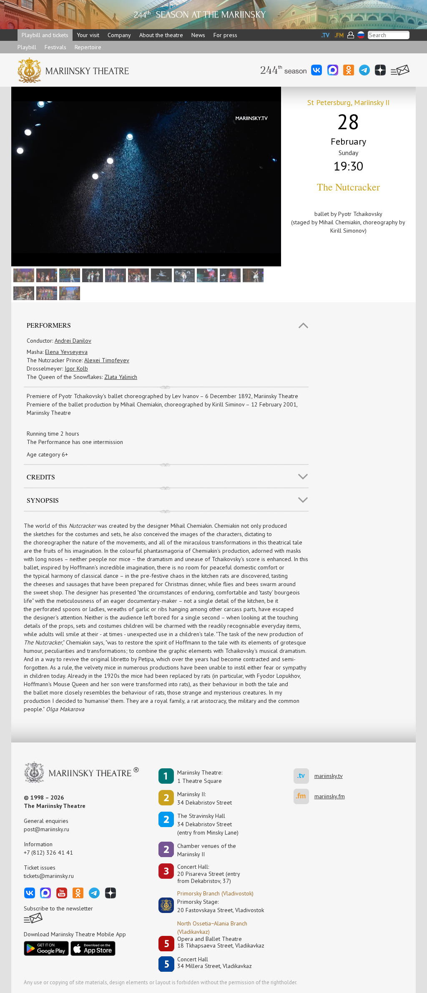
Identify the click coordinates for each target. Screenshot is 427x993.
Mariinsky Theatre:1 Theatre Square (199, 777)
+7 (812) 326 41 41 (48, 852)
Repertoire (88, 47)
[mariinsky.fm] (304, 796)
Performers (49, 325)
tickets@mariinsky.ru (49, 876)
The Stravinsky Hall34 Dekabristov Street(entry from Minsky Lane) (208, 824)
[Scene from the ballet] (137, 274)
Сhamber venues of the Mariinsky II (206, 850)
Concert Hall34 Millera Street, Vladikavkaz (214, 962)
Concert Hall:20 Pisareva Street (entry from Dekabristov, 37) (208, 873)
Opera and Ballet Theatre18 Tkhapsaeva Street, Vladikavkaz (220, 942)
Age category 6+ (47, 454)
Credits (41, 477)
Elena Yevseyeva (66, 352)
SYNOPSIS (43, 500)
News (198, 35)
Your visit (88, 35)
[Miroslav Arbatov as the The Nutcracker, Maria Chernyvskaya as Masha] (114, 274)
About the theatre (161, 35)
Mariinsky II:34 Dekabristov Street (204, 798)
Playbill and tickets (45, 35)
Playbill (27, 47)
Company (119, 35)
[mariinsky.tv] (304, 776)
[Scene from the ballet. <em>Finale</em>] (68, 292)
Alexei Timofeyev (106, 360)
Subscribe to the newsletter (58, 908)
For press (225, 35)
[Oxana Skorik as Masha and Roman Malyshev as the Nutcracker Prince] (252, 274)
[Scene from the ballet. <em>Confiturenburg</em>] (22, 274)
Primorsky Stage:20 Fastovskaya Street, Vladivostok (214, 906)
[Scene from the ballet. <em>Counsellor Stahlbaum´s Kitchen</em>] (45, 274)
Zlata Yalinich (120, 377)
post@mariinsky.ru (46, 829)
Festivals (55, 47)
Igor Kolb (76, 368)
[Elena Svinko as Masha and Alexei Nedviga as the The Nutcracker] (68, 274)
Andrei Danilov (73, 340)
